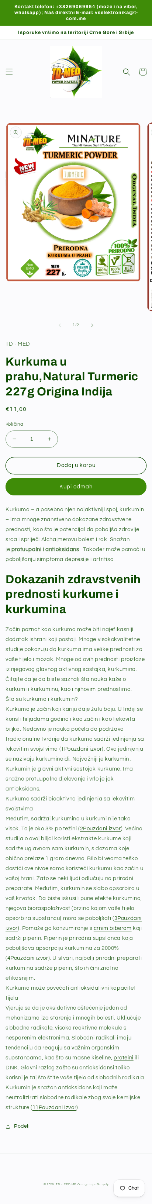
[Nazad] (60, 325)
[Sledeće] (92, 325)
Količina (14, 424)
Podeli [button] (22, 1126)
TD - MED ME (66, 1184)
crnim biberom (113, 928)
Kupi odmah (76, 486)
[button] (9, 72)
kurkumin (117, 759)
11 (54, 1107)
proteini (124, 1058)
